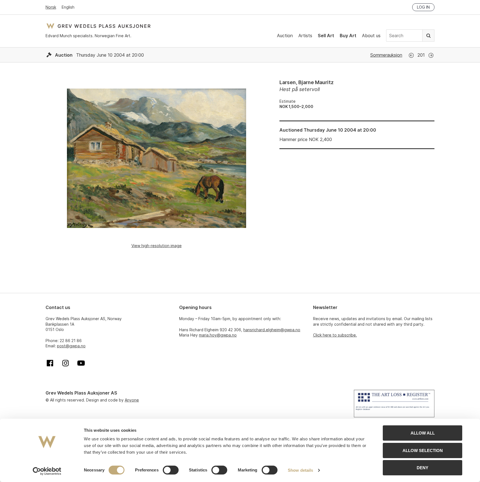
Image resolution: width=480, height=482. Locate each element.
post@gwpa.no (71, 345)
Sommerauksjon (386, 55)
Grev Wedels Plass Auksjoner (98, 26)
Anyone (132, 400)
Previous (411, 55)
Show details (300, 470)
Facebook (50, 363)
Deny (422, 467)
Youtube (81, 363)
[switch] (171, 470)
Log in (423, 7)
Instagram (65, 363)
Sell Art (326, 35)
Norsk (51, 7)
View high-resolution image (156, 245)
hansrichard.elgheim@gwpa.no (271, 329)
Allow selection (422, 450)
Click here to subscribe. (335, 335)
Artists (305, 35)
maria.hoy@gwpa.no (218, 335)
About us (371, 35)
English (68, 7)
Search (428, 35)
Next (431, 55)
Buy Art (348, 35)
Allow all (423, 433)
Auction (285, 35)
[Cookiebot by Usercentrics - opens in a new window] (47, 471)
